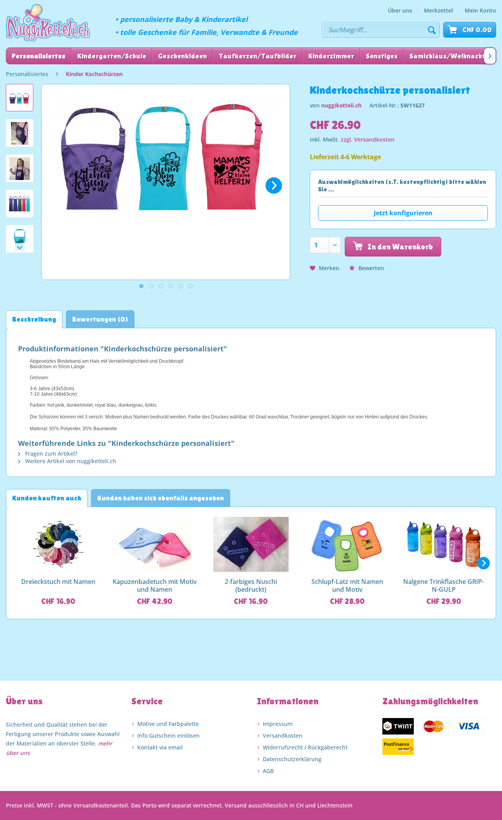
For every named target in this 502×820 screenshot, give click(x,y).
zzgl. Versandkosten (368, 139)
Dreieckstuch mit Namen (58, 582)
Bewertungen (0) (100, 319)
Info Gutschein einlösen (168, 735)
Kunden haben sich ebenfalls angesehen (160, 498)
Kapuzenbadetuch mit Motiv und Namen (155, 585)
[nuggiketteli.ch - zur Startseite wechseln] (48, 23)
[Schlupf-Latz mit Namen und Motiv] (347, 544)
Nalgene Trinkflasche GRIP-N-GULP (443, 585)
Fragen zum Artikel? (50, 453)
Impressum (278, 723)
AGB (268, 771)
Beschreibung (34, 319)
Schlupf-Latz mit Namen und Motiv (347, 585)
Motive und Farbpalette (168, 723)
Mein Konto (480, 10)
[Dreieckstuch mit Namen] (58, 544)
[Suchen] (432, 30)
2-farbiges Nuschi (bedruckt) (251, 585)
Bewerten (370, 268)
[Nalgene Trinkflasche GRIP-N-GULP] (443, 544)
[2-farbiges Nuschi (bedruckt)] (251, 544)
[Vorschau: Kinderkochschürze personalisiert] (19, 97)
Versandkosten (282, 735)
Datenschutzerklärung (292, 759)
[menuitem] (400, 10)
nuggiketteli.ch (341, 105)
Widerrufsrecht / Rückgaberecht (305, 747)
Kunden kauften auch (46, 498)
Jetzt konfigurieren (403, 213)
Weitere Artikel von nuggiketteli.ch (70, 461)
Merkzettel (438, 10)
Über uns (400, 10)
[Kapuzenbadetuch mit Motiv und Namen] (155, 544)
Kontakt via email (160, 747)
